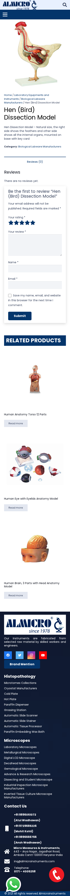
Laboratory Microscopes (20, 747)
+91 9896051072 (25, 815)
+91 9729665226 (25, 826)
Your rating (16, 217)
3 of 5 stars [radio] (21, 222)
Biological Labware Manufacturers (39, 146)
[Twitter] (20, 655)
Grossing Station (15, 710)
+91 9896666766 (25, 837)
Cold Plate (11, 694)
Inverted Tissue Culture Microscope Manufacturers (28, 795)
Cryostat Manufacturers (20, 688)
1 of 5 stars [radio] (11, 222)
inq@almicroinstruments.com (34, 861)
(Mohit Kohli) (23, 831)
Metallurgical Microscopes (21, 752)
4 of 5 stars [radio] (27, 222)
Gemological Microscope (21, 769)
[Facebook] (8, 655)
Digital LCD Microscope (19, 758)
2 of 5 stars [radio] (16, 222)
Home (8, 95)
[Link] (20, 5)
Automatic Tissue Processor (23, 726)
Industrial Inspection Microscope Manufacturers (26, 786)
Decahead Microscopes (20, 763)
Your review (17, 232)
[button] (64, 24)
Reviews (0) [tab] (35, 162)
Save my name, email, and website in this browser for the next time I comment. (34, 300)
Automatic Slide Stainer (20, 721)
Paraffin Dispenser (16, 705)
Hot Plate (10, 699)
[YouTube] (43, 655)
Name (13, 262)
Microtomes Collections (20, 683)
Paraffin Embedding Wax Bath (24, 732)
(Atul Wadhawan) (27, 820)
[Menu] (5, 14)
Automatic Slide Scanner (21, 715)
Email (13, 279)
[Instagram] (31, 655)
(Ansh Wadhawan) (28, 842)
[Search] (64, 5)
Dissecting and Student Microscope (28, 780)
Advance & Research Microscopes (27, 774)
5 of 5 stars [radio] (32, 222)
